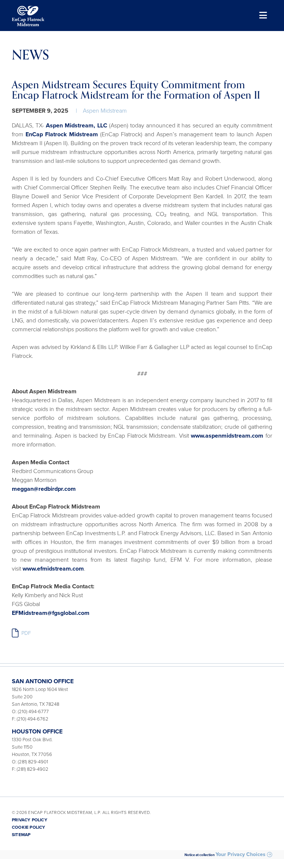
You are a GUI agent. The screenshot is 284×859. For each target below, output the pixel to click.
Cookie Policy (28, 827)
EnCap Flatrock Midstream (62, 134)
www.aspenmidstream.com (227, 435)
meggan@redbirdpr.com (44, 489)
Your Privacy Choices (241, 855)
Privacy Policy (29, 819)
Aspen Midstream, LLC (76, 125)
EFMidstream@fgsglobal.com (50, 613)
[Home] (28, 16)
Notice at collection (200, 855)
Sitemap (21, 834)
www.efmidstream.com (53, 568)
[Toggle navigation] (262, 16)
